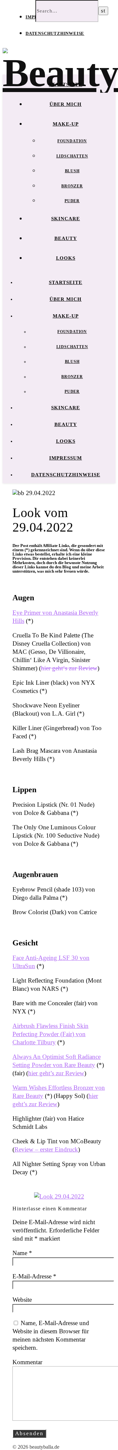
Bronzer (72, 186)
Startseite (65, 84)
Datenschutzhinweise (55, 33)
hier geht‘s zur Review (69, 668)
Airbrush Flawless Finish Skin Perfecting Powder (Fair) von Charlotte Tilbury (50, 1034)
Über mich (65, 104)
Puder (72, 201)
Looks (65, 258)
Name (22, 1252)
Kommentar (27, 1362)
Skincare (65, 218)
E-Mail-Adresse (34, 1276)
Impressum (65, 458)
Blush (72, 171)
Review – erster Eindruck (46, 1149)
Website (22, 1299)
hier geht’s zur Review (56, 1073)
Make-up (66, 124)
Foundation (72, 141)
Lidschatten (72, 156)
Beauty (65, 238)
